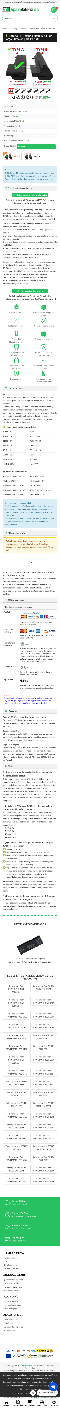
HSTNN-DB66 (8, 459)
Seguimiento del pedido (13, 1327)
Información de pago (12, 1305)
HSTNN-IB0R (35, 486)
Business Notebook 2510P (14, 486)
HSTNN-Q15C (36, 459)
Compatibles (30, 1405)
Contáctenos (9, 1323)
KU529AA (34, 464)
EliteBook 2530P (10, 481)
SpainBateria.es (29, 1365)
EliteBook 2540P (37, 476)
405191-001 (35, 436)
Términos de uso (10, 1265)
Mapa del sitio (9, 1330)
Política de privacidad (12, 1269)
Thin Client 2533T (37, 495)
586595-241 (35, 455)
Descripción (18, 1405)
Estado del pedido (11, 1283)
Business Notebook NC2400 (14, 490)
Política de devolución (13, 1287)
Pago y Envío (42, 1405)
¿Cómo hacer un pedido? (14, 1279)
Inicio (5, 29)
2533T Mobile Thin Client (40, 490)
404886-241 (35, 432)
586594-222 (8, 455)
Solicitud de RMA (11, 1290)
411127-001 (8, 441)
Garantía (7, 1261)
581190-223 (35, 450)
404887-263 (8, 436)
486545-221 (35, 445)
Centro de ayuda (11, 1319)
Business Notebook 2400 (13, 495)
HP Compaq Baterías (18, 29)
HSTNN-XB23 (8, 464)
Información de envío (12, 1301)
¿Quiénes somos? (11, 1258)
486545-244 (8, 450)
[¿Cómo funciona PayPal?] (11, 1356)
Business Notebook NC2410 (14, 476)
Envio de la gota (10, 1309)
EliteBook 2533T (37, 481)
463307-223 (35, 441)
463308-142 (8, 445)
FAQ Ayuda (54, 1405)
